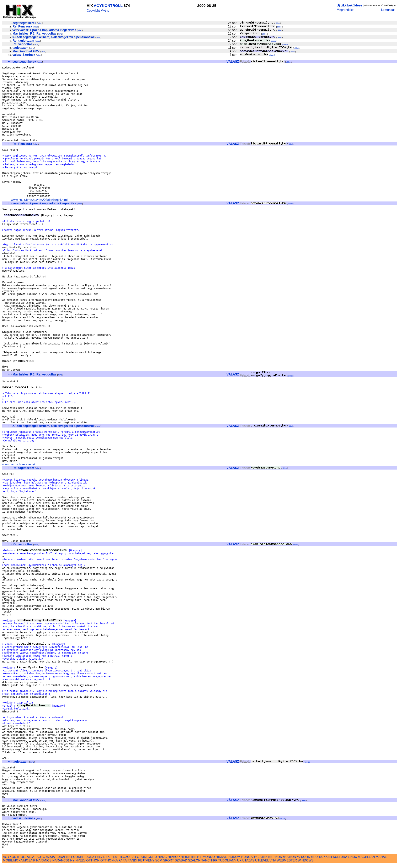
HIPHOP (174, 857)
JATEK (262, 857)
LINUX (352, 857)
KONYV (294, 857)
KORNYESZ (309, 857)
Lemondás (388, 9)
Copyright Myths (98, 10)
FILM (114, 857)
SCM (158, 860)
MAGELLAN (366, 857)
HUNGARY (249, 857)
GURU (152, 857)
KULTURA (340, 857)
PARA (122, 860)
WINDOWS (306, 860)
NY (72, 860)
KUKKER (325, 857)
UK (239, 860)
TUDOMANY (227, 860)
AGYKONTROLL (108, 6)
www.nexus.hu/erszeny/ (18, 464)
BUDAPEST (63, 857)
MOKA (17, 860)
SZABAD (181, 860)
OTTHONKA (109, 860)
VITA (273, 860)
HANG (162, 857)
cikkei (277, 23)
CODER (79, 857)
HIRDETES (188, 857)
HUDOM (234, 857)
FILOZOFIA (126, 857)
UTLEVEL (262, 860)
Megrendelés (345, 9)
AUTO (41, 857)
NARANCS (44, 860)
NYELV (80, 860)
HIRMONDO (206, 857)
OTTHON (93, 860)
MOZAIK (29, 860)
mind (40, 23)
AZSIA (50, 857)
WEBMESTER (287, 860)
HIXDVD (222, 857)
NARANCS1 (60, 860)
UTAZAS (248, 860)
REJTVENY (146, 860)
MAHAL (381, 857)
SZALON (194, 860)
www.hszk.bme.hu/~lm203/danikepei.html (39, 199)
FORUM (141, 857)
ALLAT (31, 857)
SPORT (168, 860)
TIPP (214, 860)
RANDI (132, 860)
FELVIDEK (102, 857)
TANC (205, 860)
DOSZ (89, 857)
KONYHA (281, 857)
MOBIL (7, 860)
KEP (271, 857)
